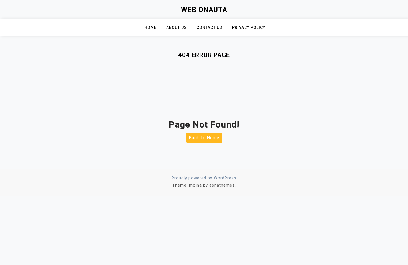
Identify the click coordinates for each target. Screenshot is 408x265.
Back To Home (204, 137)
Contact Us (209, 27)
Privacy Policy (248, 27)
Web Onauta (204, 10)
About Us (176, 27)
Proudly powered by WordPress (204, 177)
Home (150, 27)
